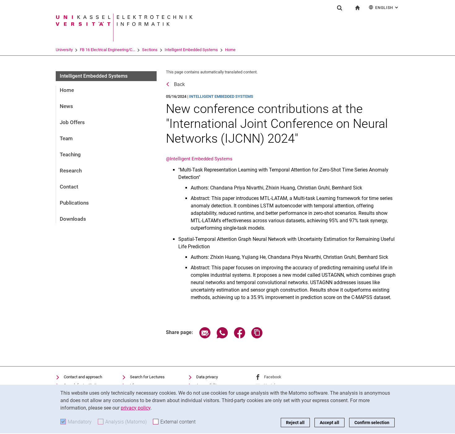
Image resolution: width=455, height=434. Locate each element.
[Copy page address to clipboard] (256, 337)
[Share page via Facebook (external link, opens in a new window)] (239, 337)
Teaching (70, 154)
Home (230, 49)
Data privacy (207, 377)
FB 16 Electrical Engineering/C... (107, 49)
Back (179, 84)
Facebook (272, 377)
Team (66, 138)
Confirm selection (371, 422)
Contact (69, 187)
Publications (74, 203)
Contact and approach (83, 377)
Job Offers (72, 122)
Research (71, 170)
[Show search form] (339, 8)
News (66, 106)
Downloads (73, 219)
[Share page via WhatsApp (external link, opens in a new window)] (222, 337)
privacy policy (135, 408)
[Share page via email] (204, 337)
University (64, 49)
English (387, 7)
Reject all (295, 422)
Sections (150, 49)
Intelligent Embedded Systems (191, 49)
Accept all (329, 422)
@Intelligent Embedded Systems (199, 159)
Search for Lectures (147, 377)
